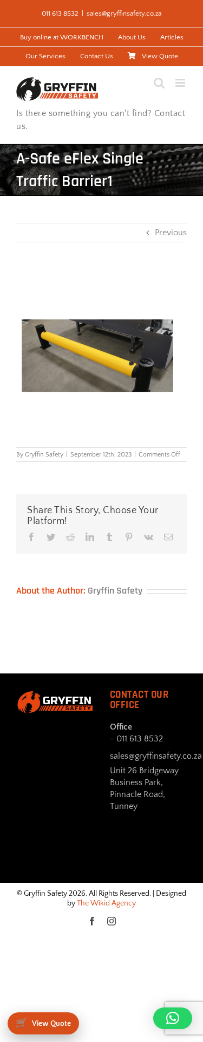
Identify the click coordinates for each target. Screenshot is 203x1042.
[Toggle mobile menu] (181, 82)
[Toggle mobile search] (159, 82)
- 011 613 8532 (136, 739)
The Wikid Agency (106, 903)
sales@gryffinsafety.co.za (124, 13)
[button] (172, 1018)
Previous (171, 232)
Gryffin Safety (44, 454)
